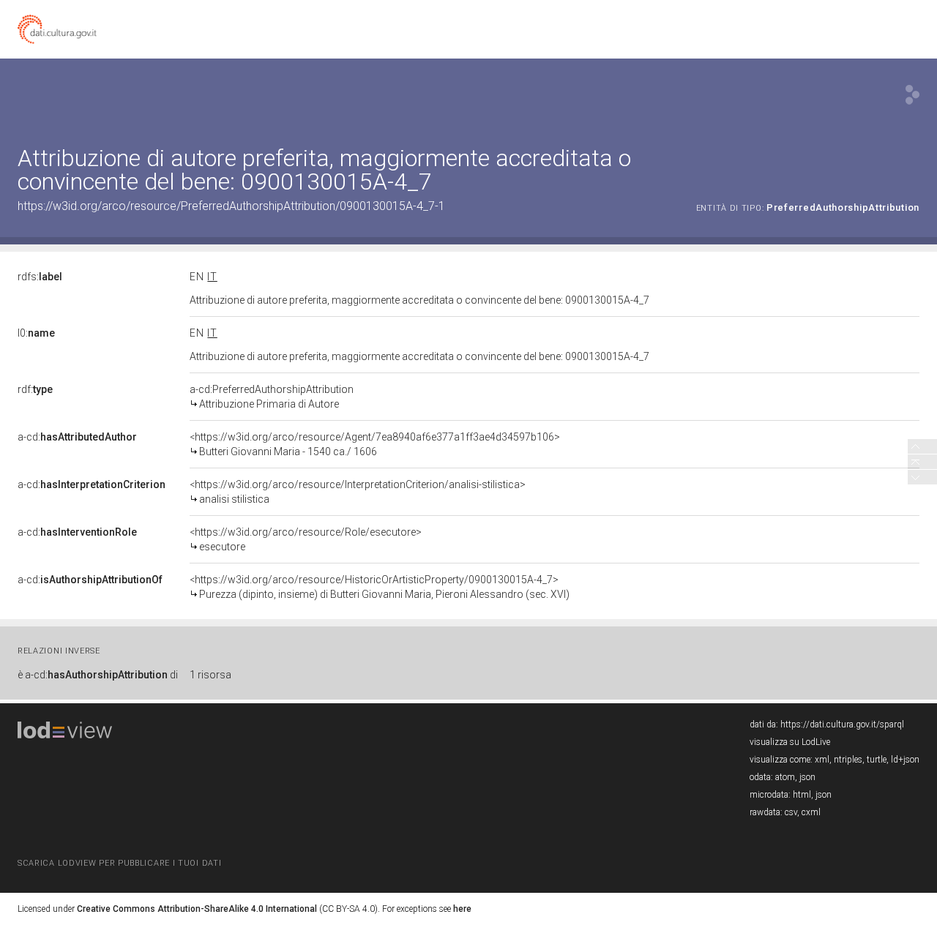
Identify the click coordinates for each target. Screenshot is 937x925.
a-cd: (77, 437)
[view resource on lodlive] (912, 95)
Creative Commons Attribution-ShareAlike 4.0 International (197, 909)
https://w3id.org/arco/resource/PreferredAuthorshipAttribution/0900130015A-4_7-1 (231, 206)
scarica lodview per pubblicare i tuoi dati (119, 863)
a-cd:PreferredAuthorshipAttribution (272, 396)
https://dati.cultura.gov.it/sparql (842, 724)
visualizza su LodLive (790, 742)
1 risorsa (210, 675)
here (462, 909)
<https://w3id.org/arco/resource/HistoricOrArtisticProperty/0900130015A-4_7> (380, 587)
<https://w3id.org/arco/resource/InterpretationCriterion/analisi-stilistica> (358, 492)
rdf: (35, 389)
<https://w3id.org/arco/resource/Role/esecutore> (306, 539)
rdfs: (40, 276)
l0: (36, 333)
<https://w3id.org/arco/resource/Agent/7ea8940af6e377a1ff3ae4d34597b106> (375, 444)
